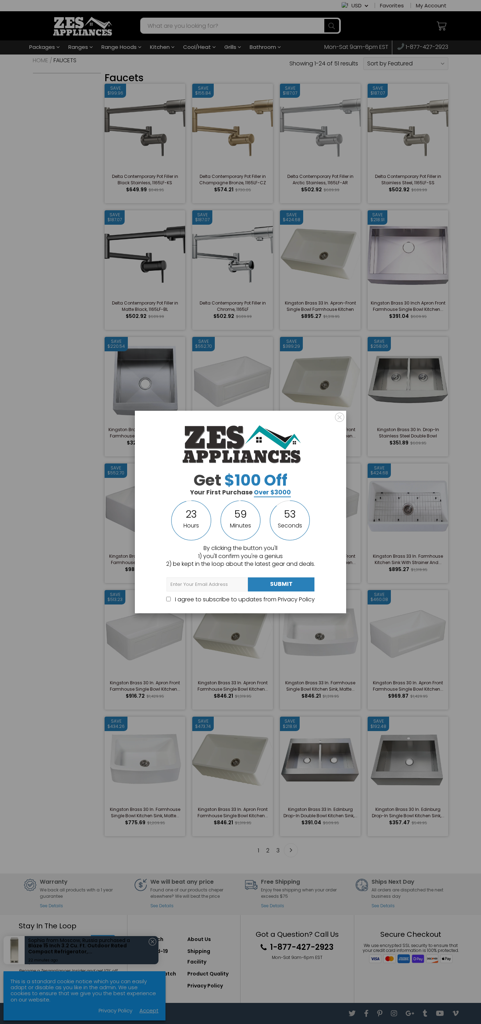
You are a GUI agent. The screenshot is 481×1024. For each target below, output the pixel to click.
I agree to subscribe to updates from (244, 599)
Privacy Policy (296, 599)
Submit (281, 584)
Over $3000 (272, 492)
